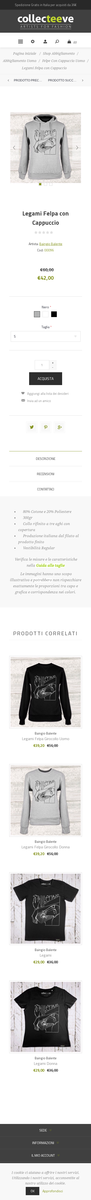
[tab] (45, 458)
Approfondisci (52, 1190)
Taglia (45, 326)
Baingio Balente (50, 243)
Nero (46, 307)
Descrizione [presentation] (45, 458)
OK (32, 1191)
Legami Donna (45, 1063)
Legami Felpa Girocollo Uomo (45, 739)
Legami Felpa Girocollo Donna (45, 847)
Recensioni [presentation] (45, 473)
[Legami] (45, 685)
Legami (45, 955)
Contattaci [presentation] (45, 489)
